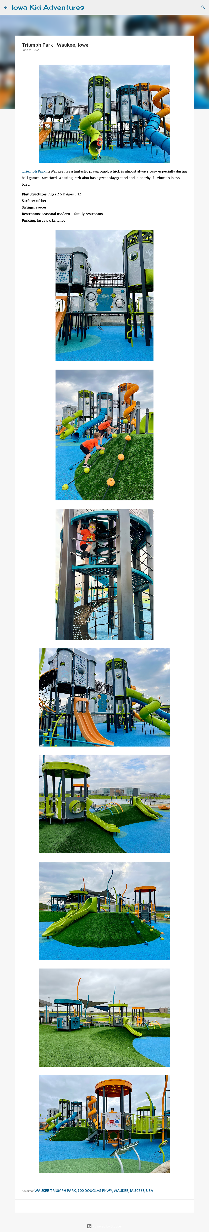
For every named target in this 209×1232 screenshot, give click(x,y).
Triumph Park (34, 171)
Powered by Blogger (107, 1226)
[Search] (89, 7)
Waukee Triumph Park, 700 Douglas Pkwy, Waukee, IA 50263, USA (93, 1190)
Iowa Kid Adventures (47, 7)
